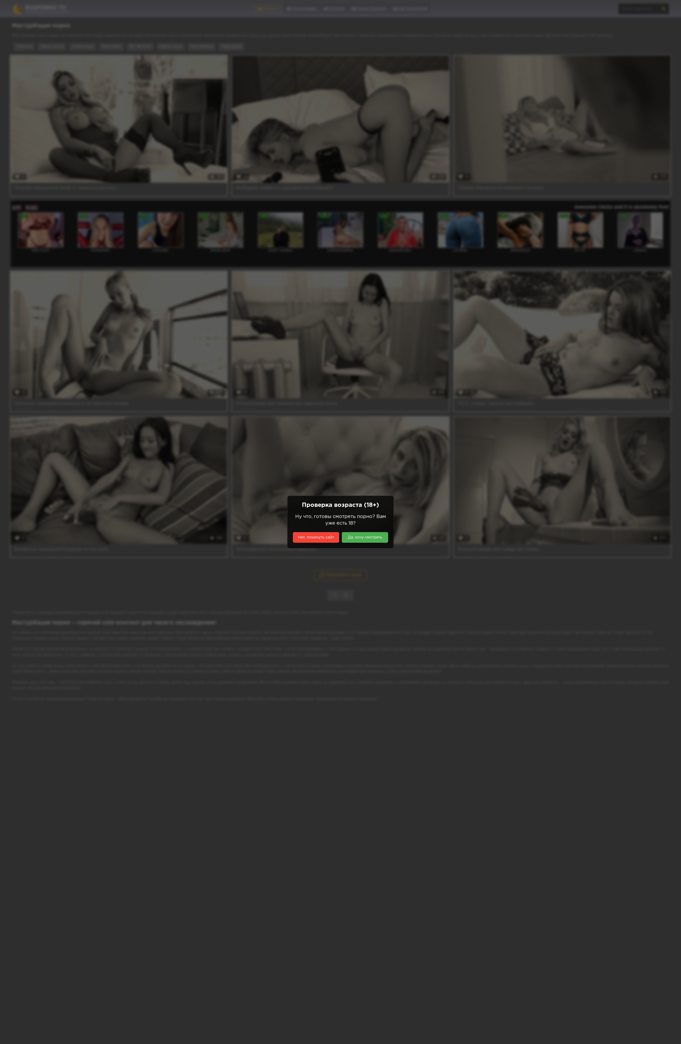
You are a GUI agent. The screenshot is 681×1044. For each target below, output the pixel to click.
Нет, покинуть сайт (316, 537)
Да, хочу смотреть (365, 537)
